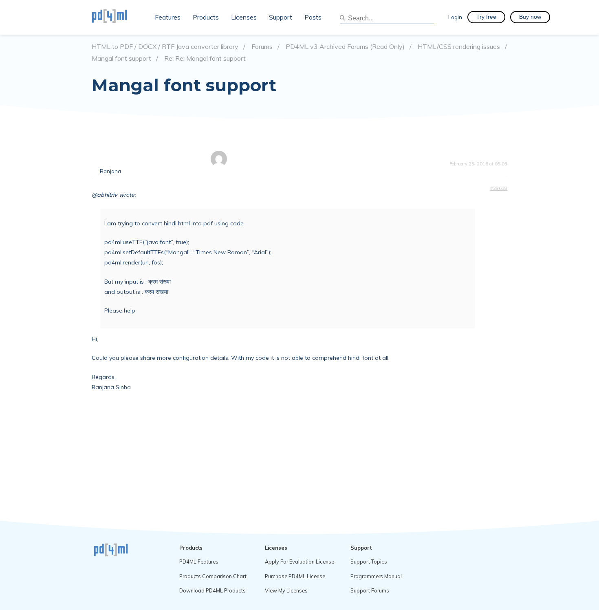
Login (455, 16)
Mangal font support (121, 58)
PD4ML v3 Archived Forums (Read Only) (345, 47)
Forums (262, 47)
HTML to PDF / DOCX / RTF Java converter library (165, 47)
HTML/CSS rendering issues (459, 47)
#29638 (498, 188)
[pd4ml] (118, 17)
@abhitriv (104, 194)
